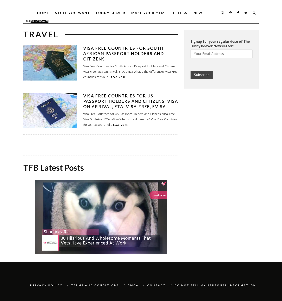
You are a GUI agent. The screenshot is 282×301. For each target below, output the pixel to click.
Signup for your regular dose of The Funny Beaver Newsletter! (220, 43)
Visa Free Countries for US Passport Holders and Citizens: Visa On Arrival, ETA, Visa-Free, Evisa (130, 101)
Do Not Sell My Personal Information (215, 285)
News (199, 13)
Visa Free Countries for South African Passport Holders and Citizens (123, 53)
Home (43, 13)
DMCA (133, 285)
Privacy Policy (46, 285)
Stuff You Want (72, 13)
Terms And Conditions (95, 285)
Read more (159, 195)
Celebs (180, 13)
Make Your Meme (149, 13)
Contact (156, 285)
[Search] (254, 13)
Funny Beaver (110, 13)
